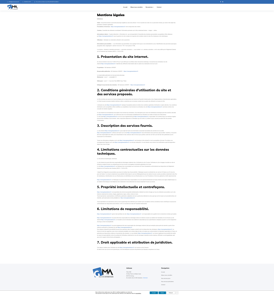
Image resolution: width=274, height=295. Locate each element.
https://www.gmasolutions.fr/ (118, 26)
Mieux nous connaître (136, 7)
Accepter (154, 292)
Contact (159, 7)
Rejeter (162, 292)
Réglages (171, 292)
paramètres (138, 293)
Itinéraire (145, 277)
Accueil (125, 7)
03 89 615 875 (27, 1)
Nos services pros (165, 278)
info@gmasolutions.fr (14, 1)
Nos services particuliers (167, 281)
